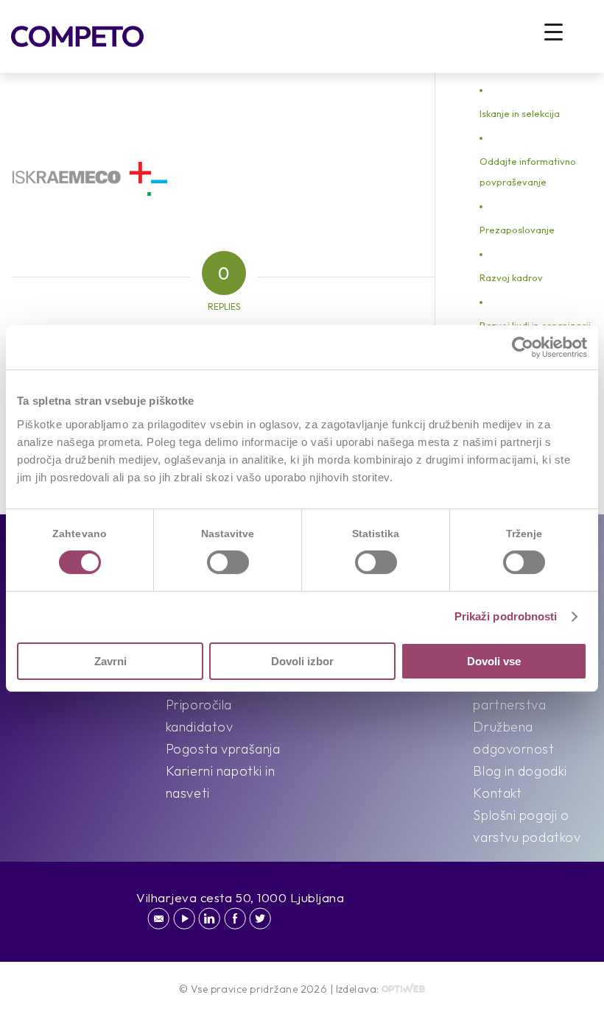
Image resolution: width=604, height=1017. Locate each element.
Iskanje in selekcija (520, 113)
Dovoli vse (494, 661)
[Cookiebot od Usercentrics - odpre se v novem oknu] (522, 347)
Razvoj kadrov (511, 277)
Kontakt (497, 792)
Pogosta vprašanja (223, 748)
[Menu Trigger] (553, 31)
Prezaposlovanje (517, 229)
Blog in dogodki (519, 770)
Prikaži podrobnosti (506, 616)
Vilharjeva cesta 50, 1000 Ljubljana (240, 897)
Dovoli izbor (302, 661)
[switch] (228, 562)
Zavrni (110, 661)
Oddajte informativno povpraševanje (528, 171)
